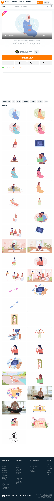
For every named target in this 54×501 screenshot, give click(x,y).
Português (48, 467)
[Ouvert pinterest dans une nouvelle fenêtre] (23, 495)
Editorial (28, 1)
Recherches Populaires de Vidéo (19, 482)
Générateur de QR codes (5, 487)
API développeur (5, 474)
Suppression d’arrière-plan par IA (5, 483)
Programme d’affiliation (18, 469)
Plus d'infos (5, 70)
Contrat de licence (18, 464)
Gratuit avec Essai (27, 57)
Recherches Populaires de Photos (19, 477)
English (47, 463)
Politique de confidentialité (45, 496)
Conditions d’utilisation (46, 495)
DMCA (17, 466)
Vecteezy (4, 465)
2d (13, 100)
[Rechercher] (47, 6)
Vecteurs (7, 1)
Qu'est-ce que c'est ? (17, 67)
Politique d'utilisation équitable (43, 496)
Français (48, 471)
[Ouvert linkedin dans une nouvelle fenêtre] (21, 495)
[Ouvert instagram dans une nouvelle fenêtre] (18, 495)
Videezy (4, 467)
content (33, 100)
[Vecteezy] (2, 2)
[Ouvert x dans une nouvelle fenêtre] (27, 495)
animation (25, 100)
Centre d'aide (32, 463)
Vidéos (20, 1)
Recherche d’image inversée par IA (5, 478)
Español (48, 465)
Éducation (4, 471)
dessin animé (6, 100)
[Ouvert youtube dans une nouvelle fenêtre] (30, 495)
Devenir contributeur (32, 470)
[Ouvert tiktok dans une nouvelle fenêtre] (25, 495)
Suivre (36, 52)
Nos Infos (31, 467)
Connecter (46, 2)
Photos (14, 1)
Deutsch (48, 469)
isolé (18, 100)
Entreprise (4, 469)
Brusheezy (4, 463)
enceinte (40, 100)
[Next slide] (48, 101)
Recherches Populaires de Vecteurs (19, 473)
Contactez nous (32, 465)
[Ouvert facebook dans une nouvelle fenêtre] (16, 495)
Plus (6, 3)
